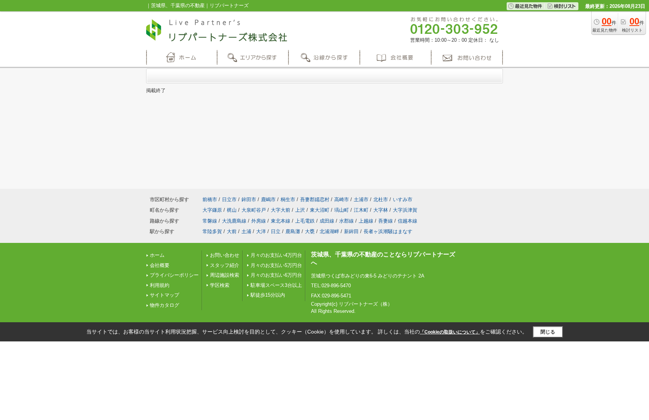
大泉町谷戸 (253, 210)
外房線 (258, 221)
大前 (232, 231)
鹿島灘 (292, 231)
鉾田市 (248, 199)
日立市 (229, 199)
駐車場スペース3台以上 (276, 285)
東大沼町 (319, 210)
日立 (276, 231)
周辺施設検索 (224, 275)
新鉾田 (351, 231)
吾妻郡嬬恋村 (314, 199)
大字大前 (280, 210)
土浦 (246, 231)
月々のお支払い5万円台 (276, 265)
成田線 (327, 221)
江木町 (361, 210)
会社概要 (159, 265)
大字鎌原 (212, 210)
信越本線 (407, 221)
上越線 (366, 221)
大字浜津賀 (405, 210)
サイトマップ (164, 295)
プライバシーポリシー (174, 275)
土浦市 (361, 199)
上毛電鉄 (305, 221)
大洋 (261, 231)
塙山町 (341, 210)
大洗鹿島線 (234, 221)
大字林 (380, 210)
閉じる (547, 332)
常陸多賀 (212, 231)
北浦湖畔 (329, 231)
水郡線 (346, 221)
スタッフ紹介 (224, 265)
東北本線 (280, 221)
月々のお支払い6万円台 (276, 275)
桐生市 (288, 199)
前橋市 (209, 199)
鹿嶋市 (268, 199)
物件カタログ (164, 305)
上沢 (300, 210)
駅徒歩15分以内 (268, 295)
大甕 (310, 231)
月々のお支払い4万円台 (276, 255)
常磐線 (209, 221)
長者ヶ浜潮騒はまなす (388, 231)
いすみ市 (402, 199)
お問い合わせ (224, 255)
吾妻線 (385, 221)
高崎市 (341, 199)
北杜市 (380, 199)
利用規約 (159, 285)
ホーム (157, 255)
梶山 (232, 210)
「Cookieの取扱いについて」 (450, 332)
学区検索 (219, 285)
